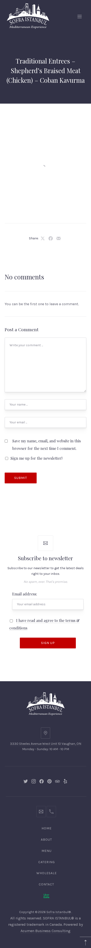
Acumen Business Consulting (45, 931)
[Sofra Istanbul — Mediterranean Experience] (28, 15)
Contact (46, 884)
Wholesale (46, 873)
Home (47, 828)
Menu (47, 851)
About (46, 840)
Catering (46, 862)
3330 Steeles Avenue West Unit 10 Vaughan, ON (45, 744)
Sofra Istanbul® (58, 912)
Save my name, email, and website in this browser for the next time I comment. (46, 444)
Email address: (24, 593)
